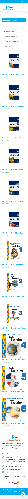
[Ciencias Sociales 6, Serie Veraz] (14, 398)
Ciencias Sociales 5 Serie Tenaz (13, 201)
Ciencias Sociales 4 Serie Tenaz (13, 169)
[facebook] (19, 1)
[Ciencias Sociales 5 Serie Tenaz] (14, 177)
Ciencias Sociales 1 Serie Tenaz (13, 74)
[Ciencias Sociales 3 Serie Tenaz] (14, 113)
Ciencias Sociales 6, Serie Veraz (13, 423)
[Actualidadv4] (8, 5)
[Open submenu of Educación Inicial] (23, 26)
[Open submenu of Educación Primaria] (23, 31)
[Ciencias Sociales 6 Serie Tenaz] (14, 208)
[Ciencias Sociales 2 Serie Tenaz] (14, 81)
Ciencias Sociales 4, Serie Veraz (13, 360)
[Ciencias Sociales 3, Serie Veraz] (14, 303)
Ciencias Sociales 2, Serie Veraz (13, 296)
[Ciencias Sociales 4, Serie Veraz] (14, 335)
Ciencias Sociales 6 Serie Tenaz (13, 233)
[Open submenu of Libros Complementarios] (23, 41)
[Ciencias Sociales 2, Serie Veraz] (14, 272)
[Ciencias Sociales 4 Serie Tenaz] (14, 145)
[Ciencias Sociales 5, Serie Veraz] (14, 367)
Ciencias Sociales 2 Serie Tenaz (13, 106)
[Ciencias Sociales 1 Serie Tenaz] (14, 50)
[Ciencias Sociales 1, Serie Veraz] (14, 240)
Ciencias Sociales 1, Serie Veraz (13, 265)
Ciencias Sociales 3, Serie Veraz (13, 328)
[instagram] (25, 1)
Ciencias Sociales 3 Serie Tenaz (13, 138)
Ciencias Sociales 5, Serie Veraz (13, 391)
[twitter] (22, 1)
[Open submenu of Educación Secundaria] (23, 36)
